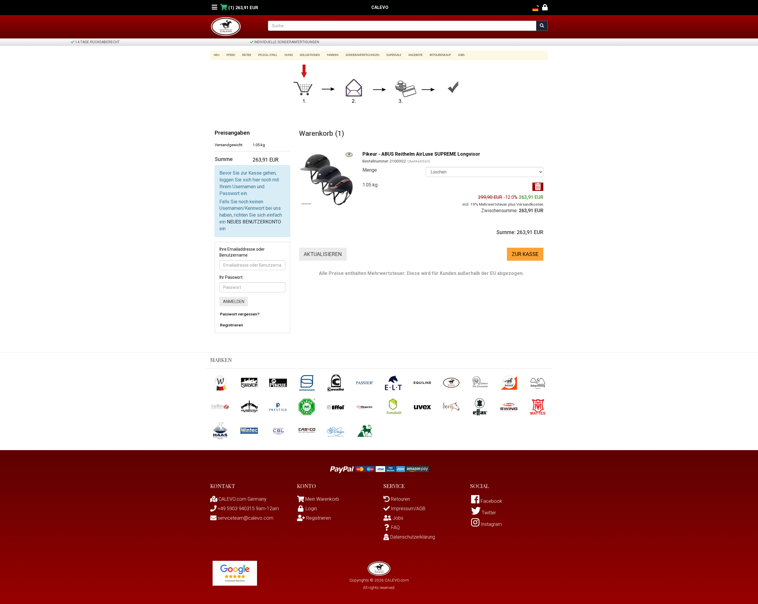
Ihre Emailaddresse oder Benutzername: (242, 252)
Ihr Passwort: (231, 277)
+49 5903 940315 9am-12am (247, 508)
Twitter (488, 513)
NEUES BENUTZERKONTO (254, 222)
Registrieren (231, 325)
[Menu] (214, 7)
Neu (216, 55)
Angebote (415, 55)
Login (311, 508)
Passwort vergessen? (240, 314)
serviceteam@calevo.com (244, 518)
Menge (369, 170)
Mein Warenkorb (322, 499)
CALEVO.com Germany (241, 499)
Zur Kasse (525, 254)
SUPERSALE (393, 55)
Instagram (490, 524)
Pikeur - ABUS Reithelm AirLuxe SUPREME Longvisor (421, 154)
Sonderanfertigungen (362, 55)
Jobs (461, 55)
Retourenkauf (440, 55)
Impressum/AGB (407, 508)
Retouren (400, 499)
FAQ (395, 527)
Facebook (490, 501)
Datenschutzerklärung (412, 537)
